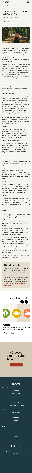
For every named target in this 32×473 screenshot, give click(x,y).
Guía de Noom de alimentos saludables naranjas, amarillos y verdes (16, 328)
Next (26, 302)
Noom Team (7, 18)
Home (3, 5)
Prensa (16, 420)
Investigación (16, 417)
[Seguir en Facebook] (11, 446)
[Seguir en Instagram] (14, 446)
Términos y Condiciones (19, 463)
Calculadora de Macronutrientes (16, 405)
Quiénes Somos (16, 412)
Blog (7, 5)
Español (16, 439)
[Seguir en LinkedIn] (20, 446)
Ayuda (4, 427)
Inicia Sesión (7, 463)
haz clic (15, 257)
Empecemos (16, 365)
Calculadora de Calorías (16, 402)
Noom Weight (16, 390)
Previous (22, 302)
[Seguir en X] (17, 446)
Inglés (16, 434)
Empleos (16, 415)
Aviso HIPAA (22, 465)
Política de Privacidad (11, 465)
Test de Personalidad (16, 400)
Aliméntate (6, 324)
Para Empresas (16, 393)
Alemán (16, 436)
